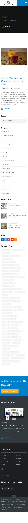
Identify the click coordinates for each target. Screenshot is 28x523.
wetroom (6, 364)
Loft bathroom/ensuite (8, 185)
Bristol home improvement (11, 271)
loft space (6, 343)
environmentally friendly (11, 298)
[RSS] (15, 239)
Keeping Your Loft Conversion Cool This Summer (17, 216)
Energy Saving (6, 144)
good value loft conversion (11, 301)
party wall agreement (10, 346)
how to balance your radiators (12, 310)
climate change (8, 292)
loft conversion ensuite (10, 325)
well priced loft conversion (11, 361)
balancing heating (18, 250)
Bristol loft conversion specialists (14, 277)
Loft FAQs (5, 461)
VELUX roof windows (18, 358)
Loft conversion (6, 189)
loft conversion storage (10, 334)
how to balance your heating (12, 307)
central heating (8, 286)
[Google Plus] (8, 239)
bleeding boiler (8, 259)
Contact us (18, 464)
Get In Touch (6, 26)
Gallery (4, 458)
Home (4, 20)
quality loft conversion (10, 352)
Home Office (6, 164)
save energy (20, 355)
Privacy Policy (5, 475)
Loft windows (6, 131)
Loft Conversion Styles (8, 172)
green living (7, 304)
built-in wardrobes (9, 283)
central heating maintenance (12, 289)
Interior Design (6, 168)
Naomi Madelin (6, 88)
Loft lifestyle (6, 193)
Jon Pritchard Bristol (9, 316)
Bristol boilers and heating (11, 268)
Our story (18, 455)
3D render (6, 250)
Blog (4, 464)
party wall (16, 343)
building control (8, 280)
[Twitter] (5, 239)
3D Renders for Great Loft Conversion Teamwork (15, 226)
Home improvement (8, 135)
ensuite (5, 295)
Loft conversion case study (9, 139)
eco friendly (20, 292)
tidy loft (5, 358)
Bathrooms (18, 461)
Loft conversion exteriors (9, 160)
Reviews (5, 152)
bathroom (6, 253)
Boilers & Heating (7, 148)
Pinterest (6, 349)
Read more (5, 108)
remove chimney (8, 355)
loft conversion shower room (12, 331)
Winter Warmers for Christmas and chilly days (12, 81)
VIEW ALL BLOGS (5, 437)
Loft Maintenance (7, 176)
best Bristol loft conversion (12, 256)
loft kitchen (7, 340)
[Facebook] (2, 239)
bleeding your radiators (10, 265)
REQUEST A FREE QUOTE (9, 391)
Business (5, 156)
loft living (17, 340)
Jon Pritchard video (9, 319)
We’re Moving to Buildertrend (16, 205)
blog (12, 88)
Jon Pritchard (7, 313)
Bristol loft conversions (10, 274)
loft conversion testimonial (11, 337)
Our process (19, 458)
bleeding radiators (9, 262)
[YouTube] (12, 239)
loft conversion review (10, 328)
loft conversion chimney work (12, 322)
